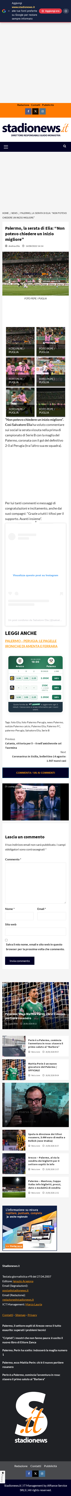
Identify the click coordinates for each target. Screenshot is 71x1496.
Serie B (46, 730)
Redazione (23, 104)
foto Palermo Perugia (34, 722)
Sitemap (20, 1315)
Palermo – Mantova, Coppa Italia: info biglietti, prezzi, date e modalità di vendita (44, 1184)
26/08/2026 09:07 (52, 1052)
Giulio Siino (13, 1023)
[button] (10, 147)
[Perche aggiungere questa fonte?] (66, 11)
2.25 (34, 678)
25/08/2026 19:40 (29, 1121)
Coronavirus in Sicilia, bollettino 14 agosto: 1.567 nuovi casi (39, 756)
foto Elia (16, 722)
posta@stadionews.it (15, 1290)
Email (41, 908)
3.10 (26, 678)
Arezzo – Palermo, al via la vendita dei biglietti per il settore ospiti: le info (43, 1161)
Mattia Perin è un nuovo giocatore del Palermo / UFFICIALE (42, 1067)
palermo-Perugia (14, 730)
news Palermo (55, 722)
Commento (13, 859)
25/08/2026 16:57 (52, 1146)
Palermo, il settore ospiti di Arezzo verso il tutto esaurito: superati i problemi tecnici (31, 1328)
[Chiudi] (9, 11)
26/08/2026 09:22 (30, 1023)
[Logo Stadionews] (31, 1417)
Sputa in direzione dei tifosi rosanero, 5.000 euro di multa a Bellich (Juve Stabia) (46, 1137)
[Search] (64, 146)
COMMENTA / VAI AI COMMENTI (35, 772)
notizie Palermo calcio (17, 726)
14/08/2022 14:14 (34, 246)
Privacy (32, 1315)
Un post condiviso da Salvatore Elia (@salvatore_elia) (39, 620)
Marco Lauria (33, 1304)
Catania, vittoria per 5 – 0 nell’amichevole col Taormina (33, 743)
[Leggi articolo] (14, 1046)
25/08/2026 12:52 (52, 1193)
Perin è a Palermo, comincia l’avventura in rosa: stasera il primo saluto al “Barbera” (45, 1043)
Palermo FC (53, 726)
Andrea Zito (14, 246)
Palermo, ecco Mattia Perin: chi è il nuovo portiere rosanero (33, 1364)
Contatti (35, 104)
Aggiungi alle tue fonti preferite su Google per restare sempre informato (24, 11)
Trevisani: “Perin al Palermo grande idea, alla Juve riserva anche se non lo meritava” (35, 1111)
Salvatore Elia (33, 730)
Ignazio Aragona (23, 1281)
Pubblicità (48, 104)
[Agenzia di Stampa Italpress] (29, 1228)
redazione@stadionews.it (18, 1299)
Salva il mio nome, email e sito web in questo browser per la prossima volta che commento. (35, 947)
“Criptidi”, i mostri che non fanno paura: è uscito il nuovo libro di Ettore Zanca (32, 1340)
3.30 (18, 678)
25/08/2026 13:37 (52, 1169)
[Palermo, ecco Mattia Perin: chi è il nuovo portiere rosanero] (35, 1005)
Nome (10, 908)
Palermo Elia (38, 726)
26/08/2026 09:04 (52, 1075)
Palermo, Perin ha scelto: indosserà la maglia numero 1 (34, 1352)
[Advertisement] (35, 74)
